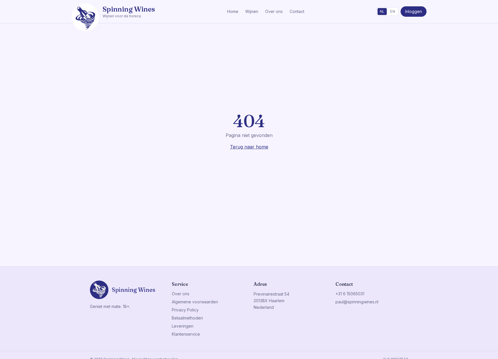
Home (232, 11)
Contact (297, 11)
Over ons (274, 11)
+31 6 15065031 (349, 293)
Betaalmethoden (187, 317)
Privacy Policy (185, 309)
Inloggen (413, 11)
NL (382, 11)
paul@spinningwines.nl (356, 301)
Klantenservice (186, 334)
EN (392, 11)
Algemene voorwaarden (195, 301)
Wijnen (251, 11)
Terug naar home (249, 147)
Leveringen (182, 326)
